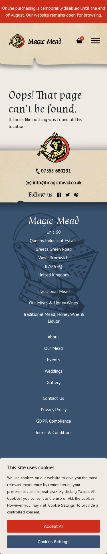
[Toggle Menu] (95, 40)
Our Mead (53, 348)
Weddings (53, 371)
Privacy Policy (53, 409)
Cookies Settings (54, 541)
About (53, 337)
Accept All (53, 526)
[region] (53, 506)
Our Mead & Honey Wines (53, 303)
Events (53, 359)
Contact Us (53, 398)
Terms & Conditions (53, 432)
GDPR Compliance (53, 421)
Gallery (53, 382)
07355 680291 (55, 171)
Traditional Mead (53, 291)
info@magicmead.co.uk (56, 182)
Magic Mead (53, 220)
